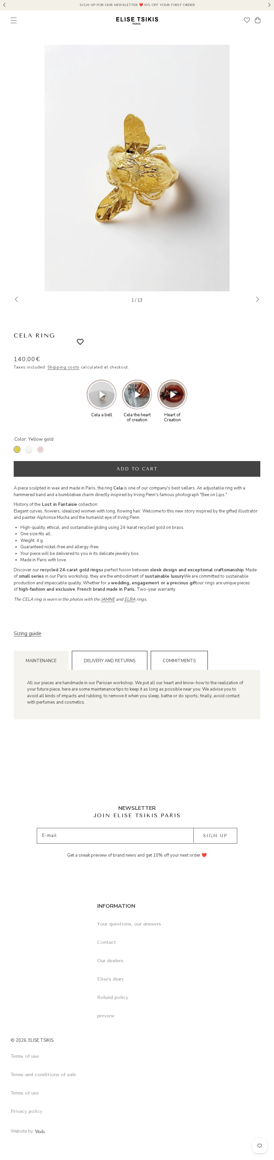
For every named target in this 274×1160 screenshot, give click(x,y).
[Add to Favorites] (75, 342)
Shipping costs (63, 367)
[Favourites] (247, 21)
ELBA (129, 599)
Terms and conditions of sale (43, 1074)
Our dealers (110, 961)
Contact (106, 942)
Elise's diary (110, 979)
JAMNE (108, 599)
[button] (4, 4)
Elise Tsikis (40, 1040)
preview (105, 1016)
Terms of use (25, 1056)
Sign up (215, 835)
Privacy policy (26, 1111)
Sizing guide (27, 633)
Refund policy (112, 997)
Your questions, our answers (129, 924)
